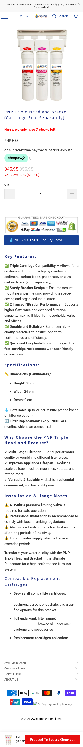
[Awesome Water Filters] (41, 16)
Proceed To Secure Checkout (52, 739)
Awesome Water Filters (46, 718)
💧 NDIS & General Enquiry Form (35, 240)
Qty (6, 184)
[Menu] (3, 16)
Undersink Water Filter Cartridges (39, 599)
